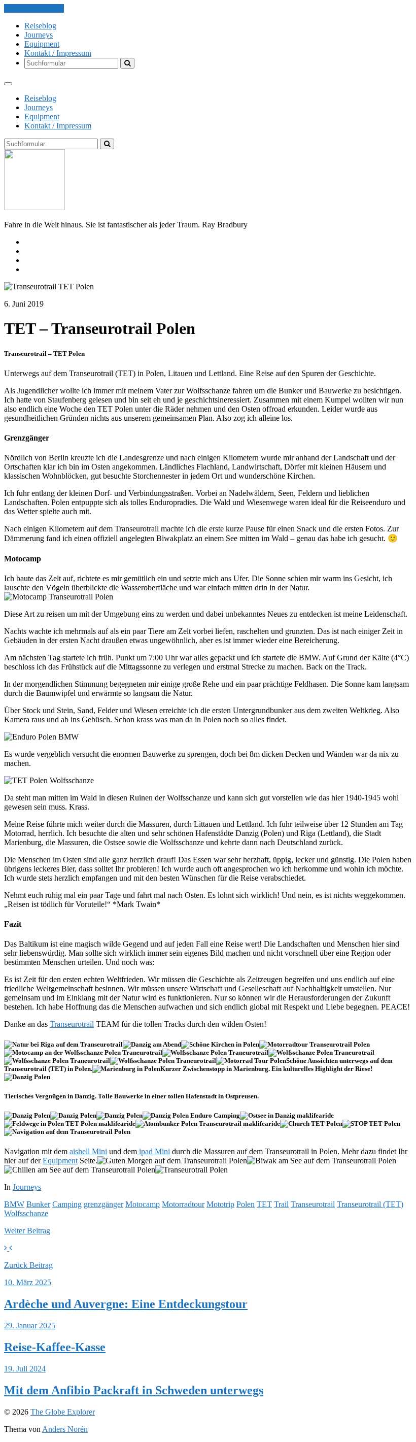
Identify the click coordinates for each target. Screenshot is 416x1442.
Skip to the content (34, 8)
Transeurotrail (72, 1024)
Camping (67, 1204)
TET (264, 1204)
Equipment (41, 44)
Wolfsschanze (26, 1213)
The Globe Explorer (62, 1411)
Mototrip (220, 1204)
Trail (281, 1204)
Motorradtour (183, 1204)
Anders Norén (65, 1429)
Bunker (38, 1204)
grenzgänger (103, 1204)
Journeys (38, 34)
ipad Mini (153, 1151)
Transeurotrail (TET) (370, 1204)
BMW (14, 1204)
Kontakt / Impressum (57, 53)
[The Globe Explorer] (34, 207)
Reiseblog (40, 25)
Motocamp (142, 1204)
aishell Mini (88, 1151)
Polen (245, 1204)
